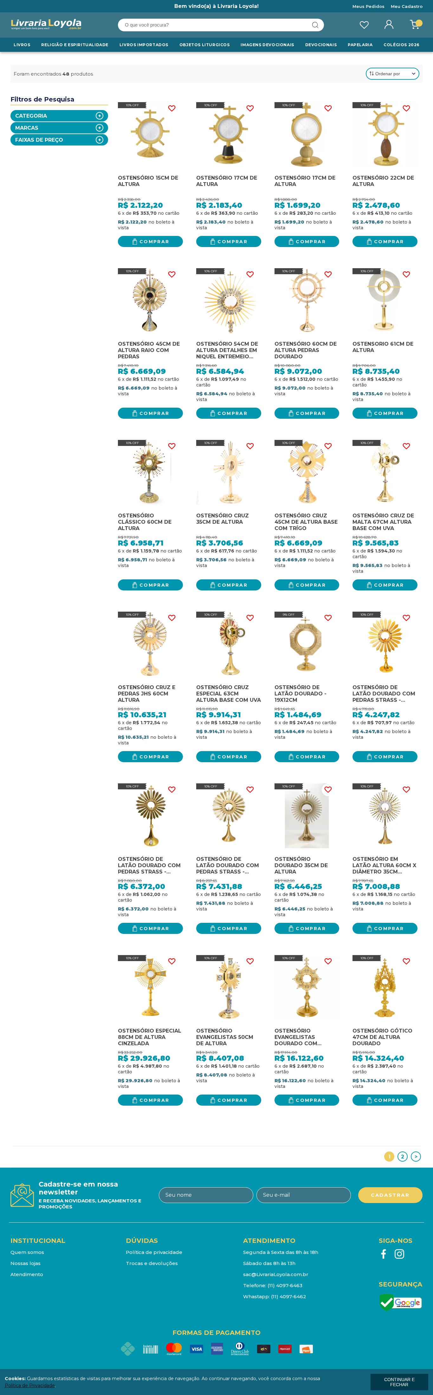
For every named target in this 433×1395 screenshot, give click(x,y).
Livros (22, 44)
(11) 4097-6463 (285, 1285)
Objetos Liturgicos (204, 44)
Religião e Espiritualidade (74, 44)
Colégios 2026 (401, 44)
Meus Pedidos (368, 6)
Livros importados (144, 44)
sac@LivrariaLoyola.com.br (275, 1274)
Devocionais (321, 44)
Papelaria (360, 44)
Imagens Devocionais (267, 44)
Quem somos (27, 1252)
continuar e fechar (399, 1382)
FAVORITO (171, 108)
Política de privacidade (154, 1252)
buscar (315, 25)
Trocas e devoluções (152, 1263)
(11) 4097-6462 (288, 1296)
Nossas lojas (25, 1263)
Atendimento (26, 1274)
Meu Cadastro (407, 6)
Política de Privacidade (30, 1385)
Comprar (154, 241)
